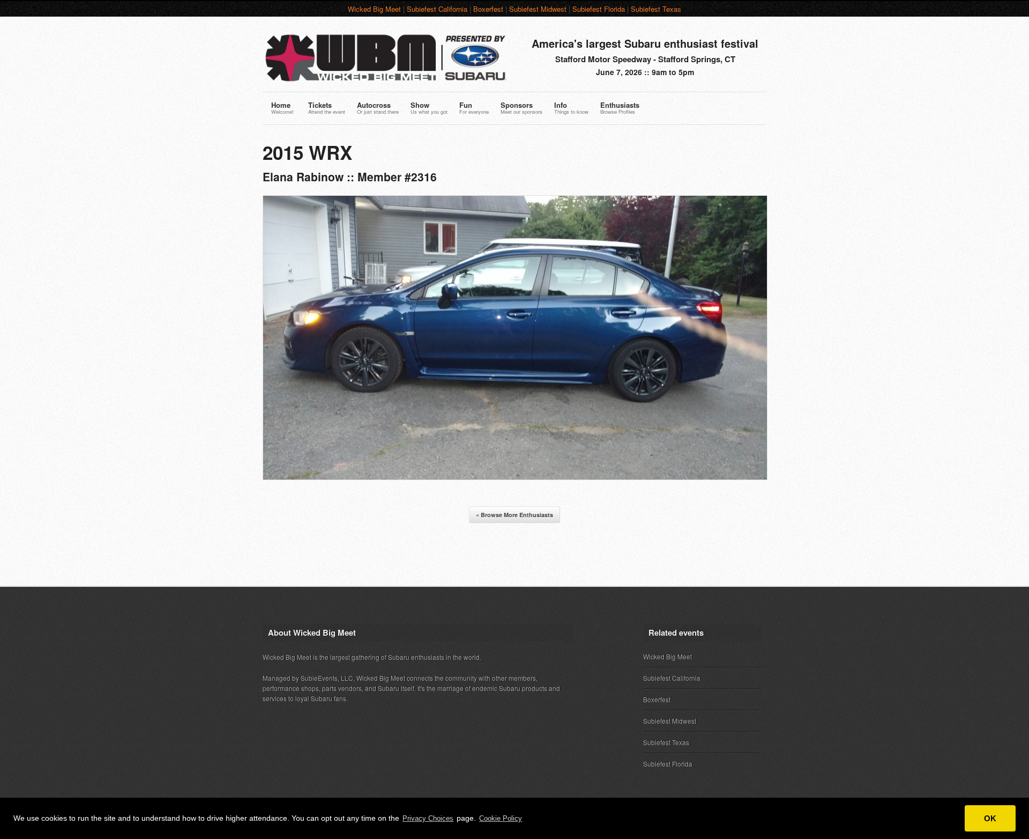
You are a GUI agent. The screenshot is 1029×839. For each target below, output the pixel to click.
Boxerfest (488, 9)
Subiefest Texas (656, 9)
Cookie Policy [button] (500, 818)
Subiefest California (437, 9)
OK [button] (990, 818)
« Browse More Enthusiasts (514, 515)
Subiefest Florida (598, 9)
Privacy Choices (427, 818)
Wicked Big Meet (374, 9)
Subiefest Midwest (537, 9)
